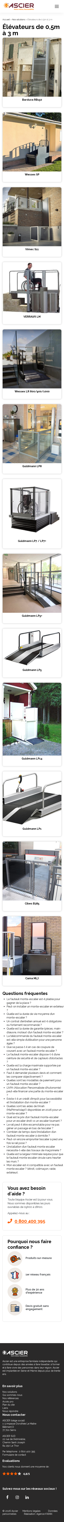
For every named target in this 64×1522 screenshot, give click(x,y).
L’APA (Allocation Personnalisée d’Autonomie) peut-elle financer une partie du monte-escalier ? (35, 1091)
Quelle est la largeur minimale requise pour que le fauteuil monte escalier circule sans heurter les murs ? (35, 1158)
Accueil (6, 19)
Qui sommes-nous (12, 1395)
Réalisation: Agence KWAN (38, 1514)
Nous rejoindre (10, 1411)
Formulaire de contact (14, 1454)
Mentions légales (31, 1511)
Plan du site (8, 1404)
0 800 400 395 (30, 1221)
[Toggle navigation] (56, 6)
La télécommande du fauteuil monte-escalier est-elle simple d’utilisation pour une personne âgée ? (34, 1039)
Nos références (10, 1398)
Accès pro (7, 1401)
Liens (5, 1408)
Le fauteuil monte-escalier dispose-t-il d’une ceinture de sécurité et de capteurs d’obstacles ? (35, 1058)
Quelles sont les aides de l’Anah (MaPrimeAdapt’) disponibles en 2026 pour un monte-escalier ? (34, 1110)
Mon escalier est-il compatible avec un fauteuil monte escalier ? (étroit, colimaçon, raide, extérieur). (35, 1169)
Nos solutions (18, 19)
